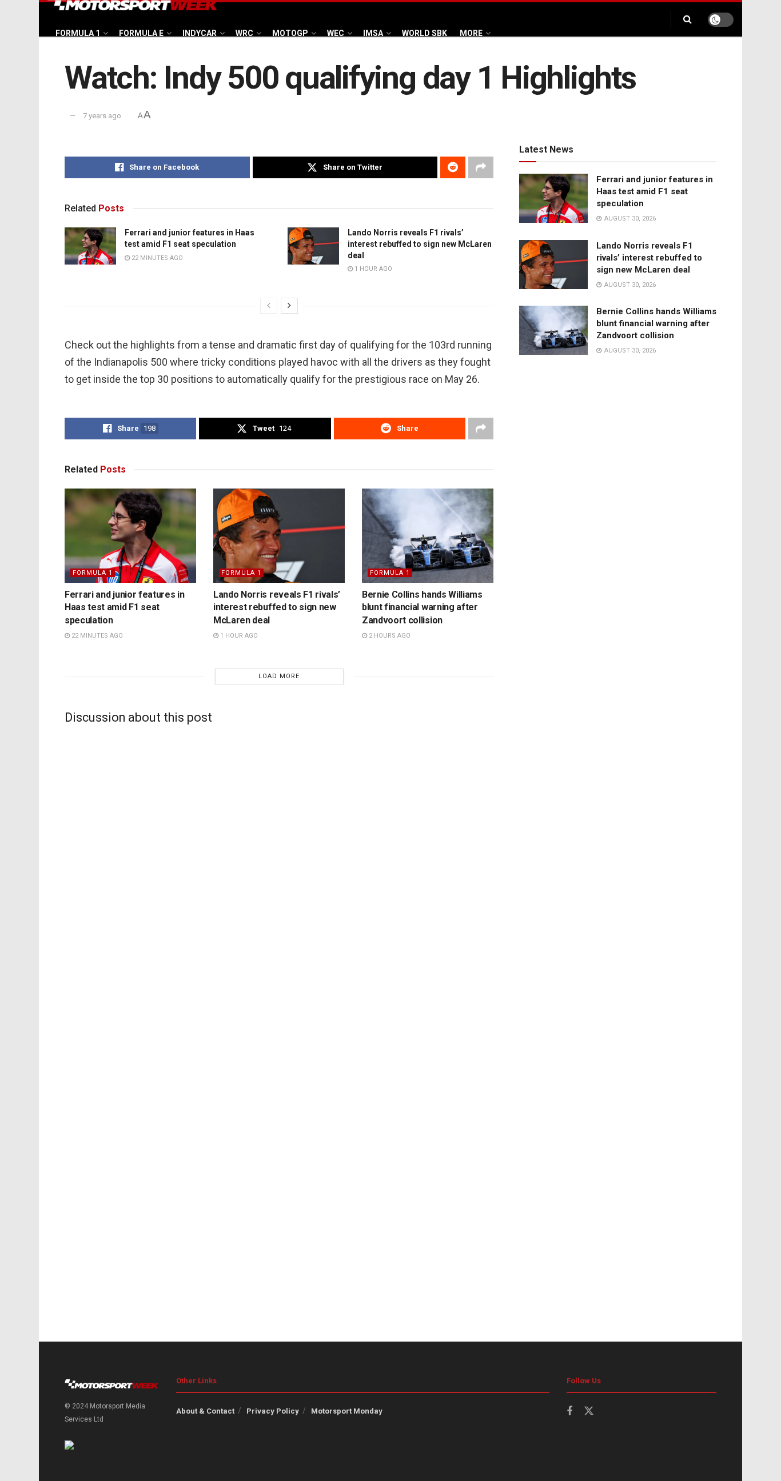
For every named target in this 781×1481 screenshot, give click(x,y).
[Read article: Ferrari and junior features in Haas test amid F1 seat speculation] (90, 245)
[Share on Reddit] (452, 167)
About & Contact (205, 1411)
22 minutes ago (156, 258)
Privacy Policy (272, 1411)
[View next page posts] (289, 306)
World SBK (424, 33)
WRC (244, 33)
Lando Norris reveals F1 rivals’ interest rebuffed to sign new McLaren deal (420, 243)
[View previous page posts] (268, 306)
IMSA (373, 33)
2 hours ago (389, 635)
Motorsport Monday (346, 1411)
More (471, 33)
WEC (335, 33)
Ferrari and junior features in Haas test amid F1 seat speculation (124, 607)
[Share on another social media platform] (480, 167)
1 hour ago (372, 269)
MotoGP (290, 33)
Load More (279, 676)
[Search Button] (687, 19)
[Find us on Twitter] (589, 1411)
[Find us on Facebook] (569, 1411)
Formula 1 (77, 33)
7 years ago (102, 115)
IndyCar (199, 33)
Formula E (141, 33)
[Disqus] (279, 876)
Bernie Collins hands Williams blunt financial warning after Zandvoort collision (422, 607)
